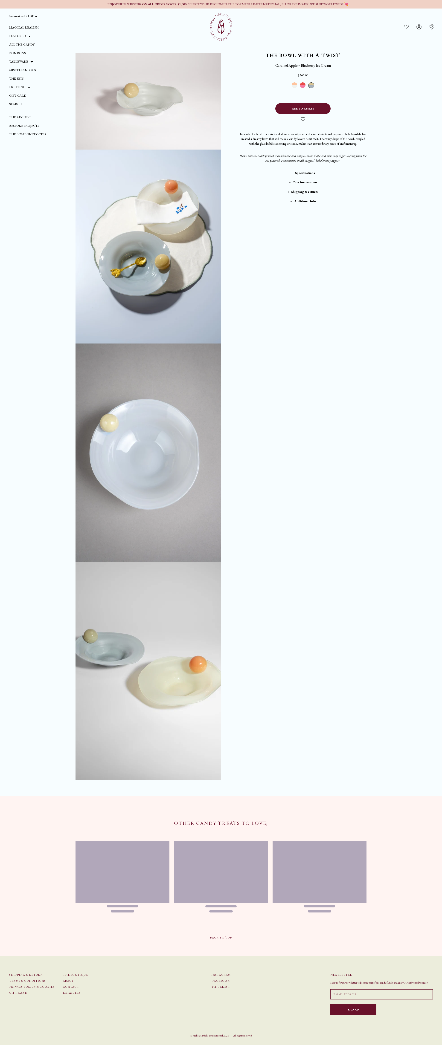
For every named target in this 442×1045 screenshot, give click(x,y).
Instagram (221, 975)
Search (15, 104)
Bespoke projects (24, 126)
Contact (71, 987)
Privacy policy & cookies (32, 987)
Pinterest (221, 987)
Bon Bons (17, 53)
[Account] (419, 26)
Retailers (72, 993)
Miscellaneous (22, 70)
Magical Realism (24, 27)
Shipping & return (26, 975)
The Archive (20, 117)
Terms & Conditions (27, 981)
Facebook (221, 981)
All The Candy (22, 44)
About (68, 981)
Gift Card (17, 95)
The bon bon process (27, 134)
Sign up (353, 1009)
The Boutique (75, 975)
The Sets (16, 78)
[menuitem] (24, 27)
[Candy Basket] (431, 26)
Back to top (221, 937)
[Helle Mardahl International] (221, 27)
